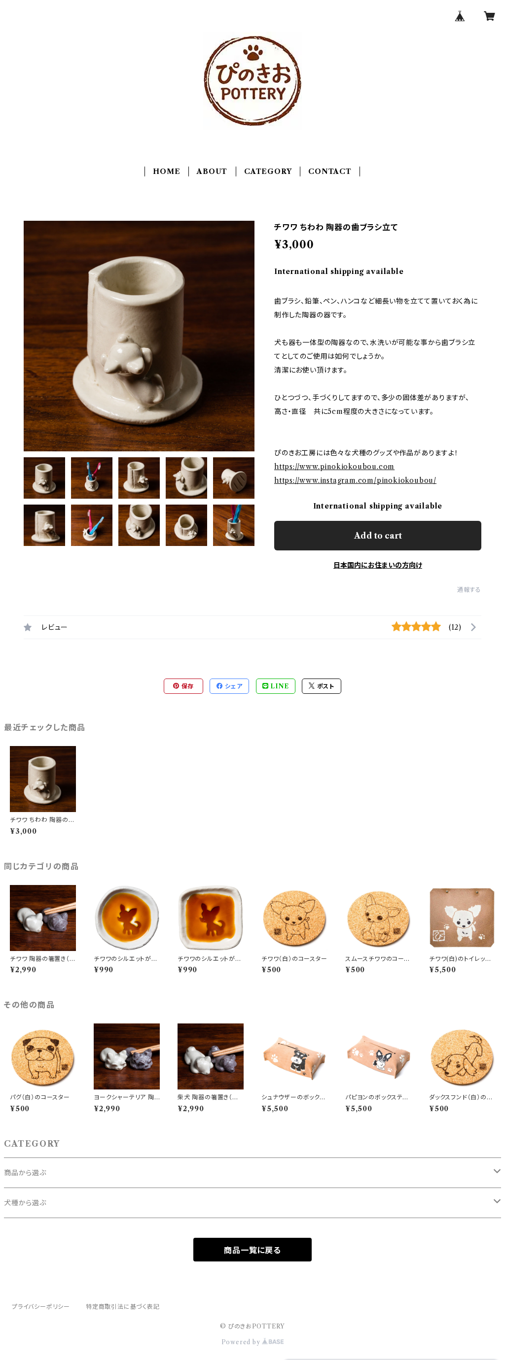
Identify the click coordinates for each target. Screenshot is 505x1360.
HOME (166, 171)
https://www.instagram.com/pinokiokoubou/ (355, 480)
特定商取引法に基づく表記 (123, 1306)
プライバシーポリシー (41, 1306)
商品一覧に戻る (252, 1250)
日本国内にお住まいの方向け (377, 565)
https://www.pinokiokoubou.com (334, 466)
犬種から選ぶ (25, 1202)
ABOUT (212, 171)
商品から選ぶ (25, 1172)
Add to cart (378, 536)
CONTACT (330, 171)
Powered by (241, 1342)
